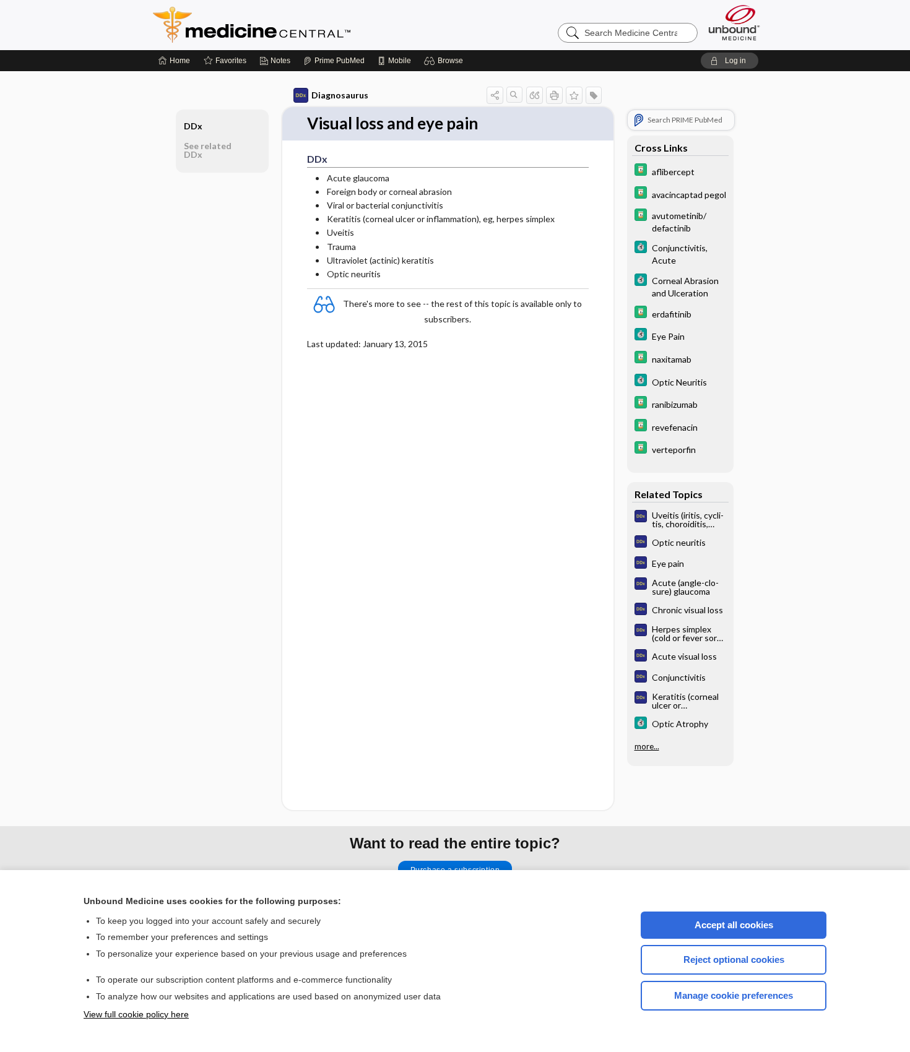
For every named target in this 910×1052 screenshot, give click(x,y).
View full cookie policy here (136, 1014)
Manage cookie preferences (733, 995)
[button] (445, 60)
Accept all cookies (734, 925)
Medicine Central (306, 24)
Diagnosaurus (339, 95)
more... (647, 746)
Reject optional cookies (733, 959)
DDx (193, 126)
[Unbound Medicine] (734, 22)
